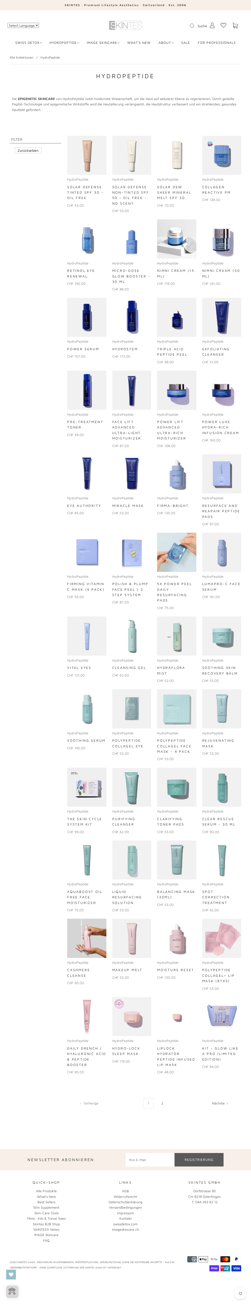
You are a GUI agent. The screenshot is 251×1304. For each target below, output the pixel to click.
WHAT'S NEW (139, 42)
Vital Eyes (79, 667)
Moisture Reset (175, 970)
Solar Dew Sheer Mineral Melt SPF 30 (174, 192)
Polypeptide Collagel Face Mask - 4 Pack (174, 745)
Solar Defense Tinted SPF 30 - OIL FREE (85, 192)
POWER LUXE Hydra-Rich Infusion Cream (220, 427)
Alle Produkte (46, 1191)
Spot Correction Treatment (216, 897)
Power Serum (83, 349)
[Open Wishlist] (11, 1274)
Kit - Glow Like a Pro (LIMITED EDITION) (220, 1053)
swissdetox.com (125, 1224)
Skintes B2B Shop (46, 1224)
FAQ (46, 1240)
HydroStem (125, 349)
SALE (185, 42)
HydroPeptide (63, 42)
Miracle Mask (128, 505)
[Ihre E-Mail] (150, 1159)
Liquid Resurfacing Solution (127, 897)
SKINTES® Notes (46, 1229)
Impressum (125, 1213)
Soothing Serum (86, 740)
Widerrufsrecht (125, 1196)
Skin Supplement (46, 1207)
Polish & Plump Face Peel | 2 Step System (130, 589)
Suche (202, 26)
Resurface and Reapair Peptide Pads (221, 511)
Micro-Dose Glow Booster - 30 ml (131, 276)
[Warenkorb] (235, 25)
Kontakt (125, 1218)
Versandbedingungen (125, 1207)
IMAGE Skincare (102, 42)
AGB (125, 1191)
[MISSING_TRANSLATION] (190, 26)
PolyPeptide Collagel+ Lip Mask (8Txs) (218, 975)
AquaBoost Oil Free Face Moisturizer (84, 897)
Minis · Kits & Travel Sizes (46, 1218)
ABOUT (165, 42)
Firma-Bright (173, 505)
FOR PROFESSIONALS (217, 42)
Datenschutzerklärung (125, 1202)
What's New (46, 1196)
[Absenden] (195, 25)
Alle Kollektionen (21, 57)
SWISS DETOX (27, 42)
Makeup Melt (127, 970)
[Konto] (212, 25)
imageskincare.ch (125, 1229)
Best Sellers (46, 1202)
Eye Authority (84, 505)
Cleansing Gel (129, 667)
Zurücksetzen (28, 150)
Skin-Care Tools (46, 1213)
